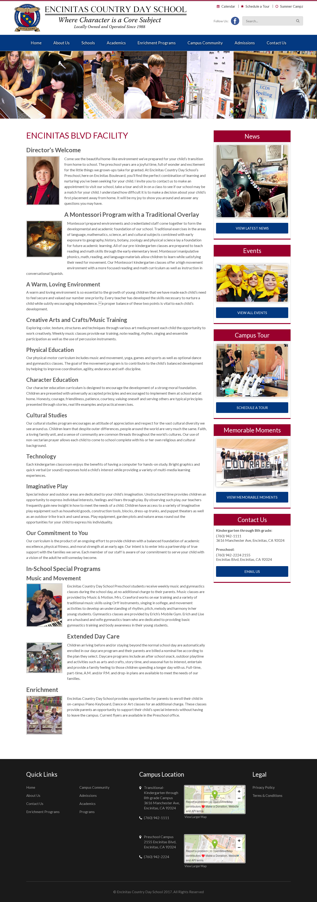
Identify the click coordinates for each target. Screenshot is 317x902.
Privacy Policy (263, 787)
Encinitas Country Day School (140, 892)
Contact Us (276, 42)
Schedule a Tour (258, 6)
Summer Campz (291, 6)
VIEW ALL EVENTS (252, 313)
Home (36, 42)
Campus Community (205, 42)
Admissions (245, 42)
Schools (88, 42)
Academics (116, 42)
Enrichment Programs (157, 42)
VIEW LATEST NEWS (252, 228)
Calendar (228, 6)
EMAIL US (252, 571)
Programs (87, 812)
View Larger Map (195, 817)
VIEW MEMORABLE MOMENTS (252, 497)
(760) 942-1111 (156, 817)
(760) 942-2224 (156, 856)
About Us (61, 42)
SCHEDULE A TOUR (252, 408)
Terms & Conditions (267, 795)
